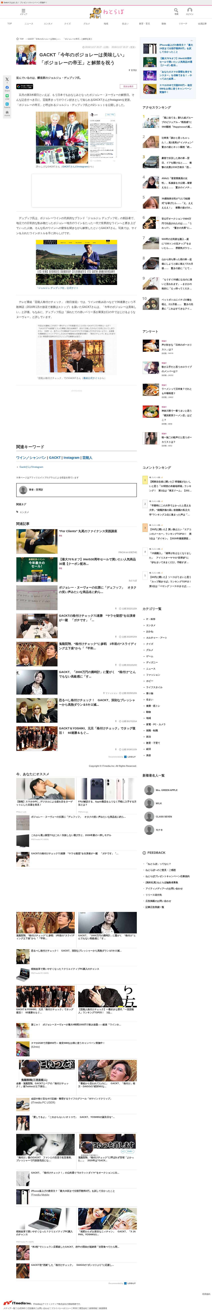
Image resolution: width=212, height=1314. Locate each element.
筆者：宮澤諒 (36, 489)
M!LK (159, 803)
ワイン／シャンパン (31, 457)
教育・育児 (144, 23)
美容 (148, 755)
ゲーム (149, 656)
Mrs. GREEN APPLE (167, 790)
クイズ (67, 23)
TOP (9, 23)
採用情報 (93, 1308)
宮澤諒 (134, 70)
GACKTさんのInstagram (75, 166)
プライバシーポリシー (61, 1308)
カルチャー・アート (156, 637)
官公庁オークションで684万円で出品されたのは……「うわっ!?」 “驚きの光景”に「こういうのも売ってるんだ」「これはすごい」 (177, 227)
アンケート (150, 331)
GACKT (55, 457)
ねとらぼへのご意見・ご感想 (159, 870)
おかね (149, 631)
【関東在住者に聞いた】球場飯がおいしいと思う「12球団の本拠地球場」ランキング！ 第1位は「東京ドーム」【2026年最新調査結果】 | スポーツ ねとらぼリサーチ (170, 490)
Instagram (72, 457)
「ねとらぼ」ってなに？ (157, 864)
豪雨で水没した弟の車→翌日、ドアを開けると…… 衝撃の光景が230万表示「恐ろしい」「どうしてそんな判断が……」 (177, 167)
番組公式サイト (91, 378)
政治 (148, 736)
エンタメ (48, 23)
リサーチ (183, 23)
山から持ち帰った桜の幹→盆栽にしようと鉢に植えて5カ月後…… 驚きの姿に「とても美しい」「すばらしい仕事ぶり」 (177, 268)
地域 (106, 23)
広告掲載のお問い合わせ (157, 901)
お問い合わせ (43, 1308)
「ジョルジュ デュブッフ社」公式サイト (57, 288)
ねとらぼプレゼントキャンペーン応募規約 (166, 876)
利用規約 (206, 1294)
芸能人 (87, 457)
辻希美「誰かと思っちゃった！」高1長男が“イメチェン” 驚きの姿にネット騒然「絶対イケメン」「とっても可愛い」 (178, 147)
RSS (75, 1308)
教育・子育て (153, 743)
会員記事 (202, 23)
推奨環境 (103, 1308)
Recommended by (116, 757)
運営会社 (83, 1308)
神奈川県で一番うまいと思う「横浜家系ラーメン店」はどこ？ (177, 415)
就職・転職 (152, 730)
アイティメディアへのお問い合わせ (163, 888)
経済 (148, 749)
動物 (164, 23)
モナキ (159, 830)
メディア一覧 (9, 1308)
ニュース (29, 23)
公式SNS (21, 1308)
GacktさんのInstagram (31, 467)
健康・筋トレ (153, 705)
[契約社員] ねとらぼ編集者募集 (160, 882)
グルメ (86, 23)
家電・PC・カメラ (156, 724)
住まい (125, 23)
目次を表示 (128, 86)
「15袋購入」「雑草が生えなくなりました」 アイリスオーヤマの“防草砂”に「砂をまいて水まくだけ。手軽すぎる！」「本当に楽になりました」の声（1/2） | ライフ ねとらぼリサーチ (170, 562)
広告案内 (31, 1308)
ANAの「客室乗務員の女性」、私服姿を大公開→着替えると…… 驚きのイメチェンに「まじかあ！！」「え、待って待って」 (177, 187)
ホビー (149, 681)
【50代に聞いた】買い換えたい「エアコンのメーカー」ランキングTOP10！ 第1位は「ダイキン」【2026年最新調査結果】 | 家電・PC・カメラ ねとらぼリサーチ (170, 538)
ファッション (153, 674)
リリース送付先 (152, 895)
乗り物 (149, 693)
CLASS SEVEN (164, 816)
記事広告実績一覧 (153, 907)
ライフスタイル (154, 687)
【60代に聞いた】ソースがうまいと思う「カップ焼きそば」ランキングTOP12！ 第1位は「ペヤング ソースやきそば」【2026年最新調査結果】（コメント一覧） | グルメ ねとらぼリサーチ (171, 586)
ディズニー (152, 662)
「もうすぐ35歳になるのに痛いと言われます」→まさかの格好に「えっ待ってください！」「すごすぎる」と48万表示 (177, 288)
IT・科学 (150, 619)
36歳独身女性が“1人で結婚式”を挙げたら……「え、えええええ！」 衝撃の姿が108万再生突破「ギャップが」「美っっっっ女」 (177, 207)
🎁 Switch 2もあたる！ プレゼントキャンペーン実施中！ (24, 2)
